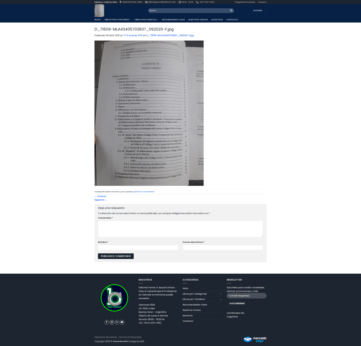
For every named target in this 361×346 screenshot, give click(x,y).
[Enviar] (231, 10)
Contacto (232, 19)
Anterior (100, 196)
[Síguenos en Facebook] (106, 322)
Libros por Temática (145, 19)
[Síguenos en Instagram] (112, 322)
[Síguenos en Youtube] (122, 322)
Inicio (97, 19)
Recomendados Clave (173, 19)
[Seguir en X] (117, 322)
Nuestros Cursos (198, 19)
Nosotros (262, 2)
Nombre (103, 242)
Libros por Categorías (116, 19)
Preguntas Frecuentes (245, 2)
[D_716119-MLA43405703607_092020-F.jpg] (149, 113)
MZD (142, 341)
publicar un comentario (144, 191)
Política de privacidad (130, 337)
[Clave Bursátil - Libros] (119, 10)
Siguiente (100, 199)
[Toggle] (221, 293)
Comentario (105, 217)
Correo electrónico (194, 242)
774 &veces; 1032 (133, 35)
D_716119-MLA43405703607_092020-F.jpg (170, 35)
